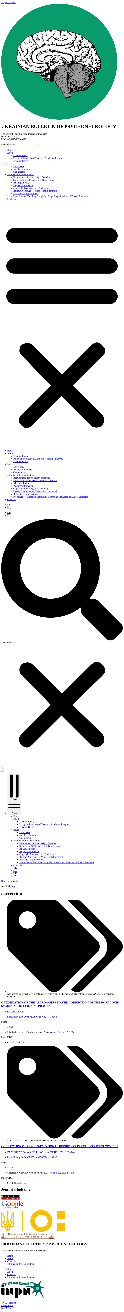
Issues (10, 163)
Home (10, 150)
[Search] (38, 144)
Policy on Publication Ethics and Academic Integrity (38, 158)
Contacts (11, 199)
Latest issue (18, 166)
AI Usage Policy (21, 182)
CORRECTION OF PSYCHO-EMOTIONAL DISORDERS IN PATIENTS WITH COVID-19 (59, 1146)
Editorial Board (20, 161)
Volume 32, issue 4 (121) (62, 1172)
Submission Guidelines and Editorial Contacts (35, 180)
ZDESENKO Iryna (39, 1152)
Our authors (19, 171)
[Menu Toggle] (2, 769)
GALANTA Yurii (15, 1011)
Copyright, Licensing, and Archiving (30, 188)
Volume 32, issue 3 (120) (62, 1032)
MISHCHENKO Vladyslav (63, 1152)
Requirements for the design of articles (31, 177)
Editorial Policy (20, 155)
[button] (62, 325)
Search (4, 144)
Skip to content (8, 2)
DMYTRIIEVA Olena (18, 1152)
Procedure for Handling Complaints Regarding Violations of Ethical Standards (50, 196)
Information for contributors (20, 174)
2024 (46, 1032)
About (10, 152)
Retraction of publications (25, 193)
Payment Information (23, 185)
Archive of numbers (22, 169)
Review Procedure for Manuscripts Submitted (35, 191)
